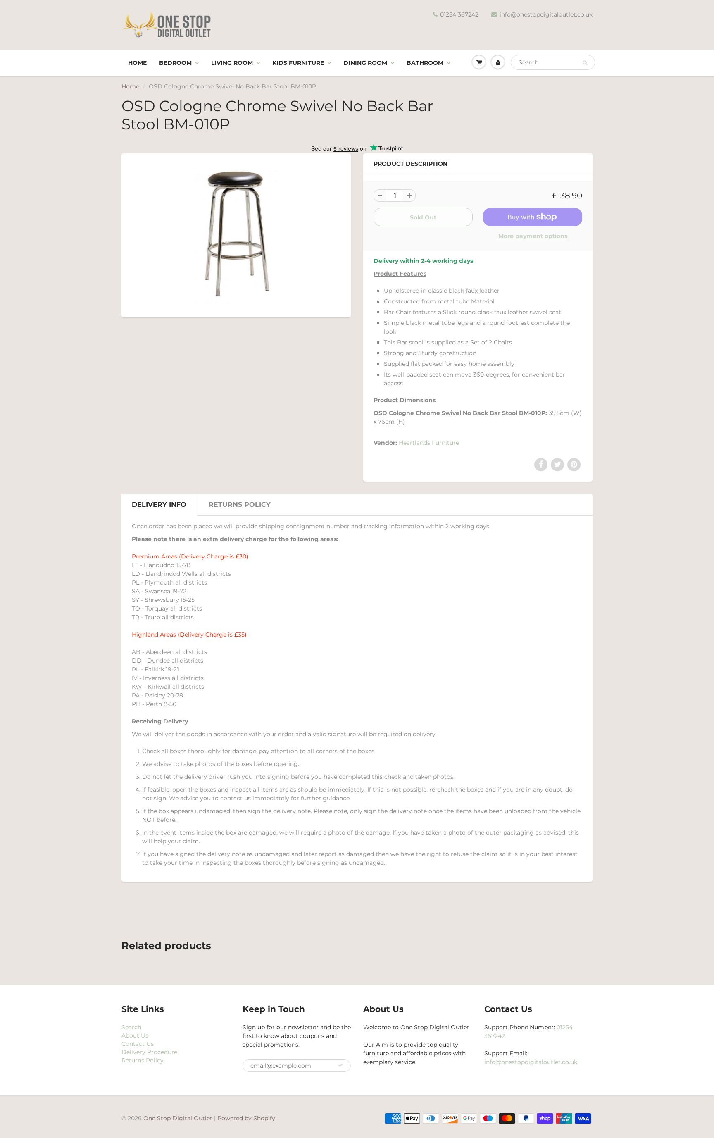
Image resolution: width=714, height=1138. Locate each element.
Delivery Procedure (149, 1052)
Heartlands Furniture (429, 442)
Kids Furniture (298, 63)
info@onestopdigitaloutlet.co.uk (546, 14)
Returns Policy (240, 504)
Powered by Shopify (246, 1118)
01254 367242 (459, 14)
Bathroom (425, 63)
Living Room (232, 63)
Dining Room (365, 63)
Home (137, 63)
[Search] (585, 62)
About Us (134, 1035)
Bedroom (175, 63)
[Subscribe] (340, 1065)
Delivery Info (159, 504)
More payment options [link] (532, 236)
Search (131, 1027)
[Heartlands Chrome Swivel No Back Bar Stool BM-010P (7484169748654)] (236, 234)
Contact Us (137, 1043)
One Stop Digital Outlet (177, 1118)
